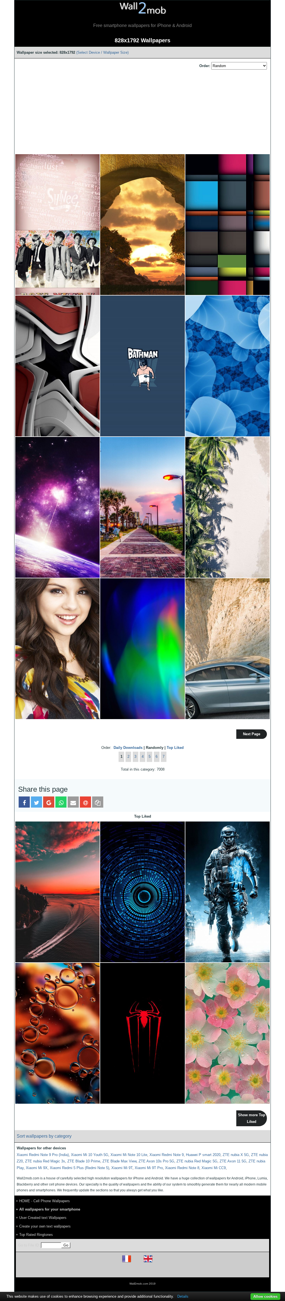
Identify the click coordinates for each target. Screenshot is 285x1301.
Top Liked (175, 748)
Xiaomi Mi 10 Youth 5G (89, 1155)
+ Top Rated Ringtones (34, 1235)
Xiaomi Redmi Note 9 (166, 1155)
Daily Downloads (128, 748)
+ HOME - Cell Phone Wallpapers (43, 1201)
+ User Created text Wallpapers (41, 1218)
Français (137, 1262)
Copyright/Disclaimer (135, 1270)
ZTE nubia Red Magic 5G (196, 1161)
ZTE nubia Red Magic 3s (45, 1161)
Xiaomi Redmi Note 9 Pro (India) (43, 1155)
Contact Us (178, 1270)
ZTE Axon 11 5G (233, 1161)
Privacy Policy (159, 1270)
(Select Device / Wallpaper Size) (102, 52)
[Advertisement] (142, 112)
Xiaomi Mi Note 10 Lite (128, 1155)
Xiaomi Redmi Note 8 (182, 1168)
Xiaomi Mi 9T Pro (149, 1168)
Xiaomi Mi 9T (121, 1168)
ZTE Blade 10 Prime (83, 1161)
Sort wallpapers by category (44, 1136)
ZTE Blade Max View (119, 1161)
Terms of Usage (110, 1270)
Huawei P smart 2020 (203, 1155)
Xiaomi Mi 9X (37, 1168)
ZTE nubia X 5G (236, 1155)
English (158, 1262)
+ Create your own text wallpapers (43, 1226)
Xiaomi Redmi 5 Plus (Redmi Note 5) (79, 1168)
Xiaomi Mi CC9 (214, 1168)
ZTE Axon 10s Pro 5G (156, 1161)
